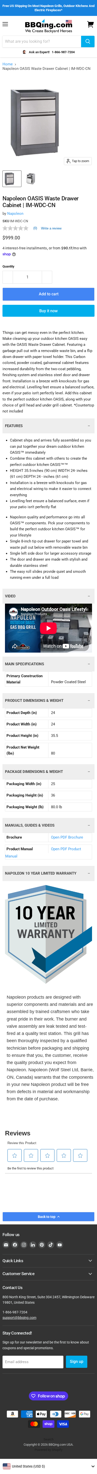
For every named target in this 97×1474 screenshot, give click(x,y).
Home (7, 64)
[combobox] (48, 1466)
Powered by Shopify (48, 1450)
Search (48, 1439)
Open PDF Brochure (67, 837)
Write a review (51, 228)
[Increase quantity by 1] (47, 277)
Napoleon (15, 213)
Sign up (76, 1361)
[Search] (88, 41)
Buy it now (48, 311)
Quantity (8, 266)
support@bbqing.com (19, 1318)
